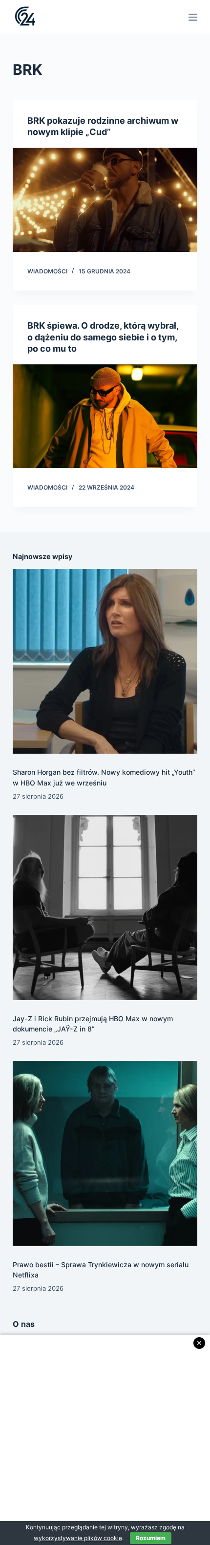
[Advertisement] (105, 1440)
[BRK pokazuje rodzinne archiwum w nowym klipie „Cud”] (105, 200)
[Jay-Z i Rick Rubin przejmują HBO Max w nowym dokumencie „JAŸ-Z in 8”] (105, 907)
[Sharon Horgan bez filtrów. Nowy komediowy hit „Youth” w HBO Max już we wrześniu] (105, 661)
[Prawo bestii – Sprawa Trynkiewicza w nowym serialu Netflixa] (105, 1153)
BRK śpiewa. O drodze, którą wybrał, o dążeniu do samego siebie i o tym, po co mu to (102, 337)
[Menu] (193, 17)
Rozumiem (151, 1538)
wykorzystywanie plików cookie (78, 1538)
